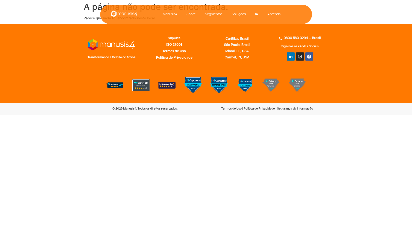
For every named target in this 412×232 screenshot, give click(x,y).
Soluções (239, 14)
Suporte (174, 38)
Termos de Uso (174, 51)
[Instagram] (300, 56)
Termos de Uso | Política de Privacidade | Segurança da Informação (267, 108)
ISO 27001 (174, 45)
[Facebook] (309, 56)
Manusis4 (170, 14)
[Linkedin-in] (291, 56)
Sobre (191, 14)
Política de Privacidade (174, 58)
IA (256, 14)
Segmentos (214, 14)
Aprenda (274, 14)
